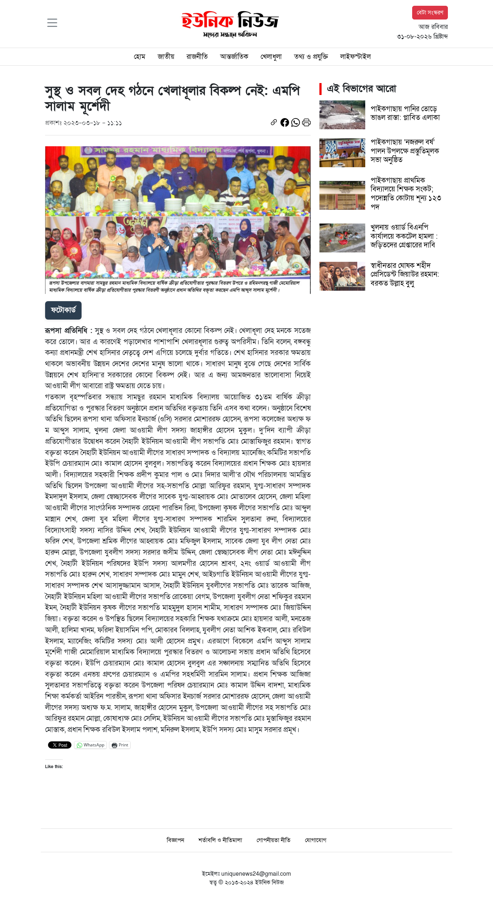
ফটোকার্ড (63, 310)
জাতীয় (166, 56)
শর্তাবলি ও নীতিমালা (220, 840)
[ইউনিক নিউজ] (228, 23)
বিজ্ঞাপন (175, 840)
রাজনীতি (197, 56)
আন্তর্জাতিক (234, 56)
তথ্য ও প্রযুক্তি (311, 56)
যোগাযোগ (315, 840)
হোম (139, 56)
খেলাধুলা (271, 56)
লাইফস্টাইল (355, 56)
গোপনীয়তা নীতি (274, 840)
